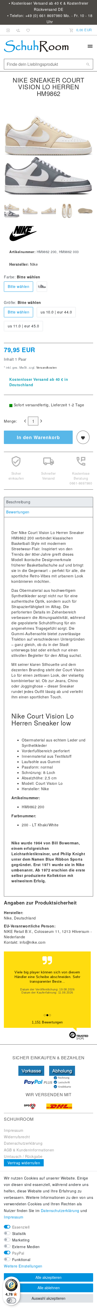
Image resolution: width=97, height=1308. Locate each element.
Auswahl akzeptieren (48, 1298)
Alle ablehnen (49, 1287)
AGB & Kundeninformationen (29, 1149)
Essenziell (21, 1227)
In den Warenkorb (38, 437)
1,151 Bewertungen (47, 1022)
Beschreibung (18, 501)
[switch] (11, 1300)
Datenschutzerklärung (23, 1143)
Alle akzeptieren (48, 1277)
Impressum (14, 1130)
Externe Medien (26, 1246)
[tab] (48, 502)
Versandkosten (46, 367)
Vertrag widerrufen (24, 1162)
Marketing (21, 1239)
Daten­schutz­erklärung (60, 1210)
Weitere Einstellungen (23, 1266)
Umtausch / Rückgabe (23, 1156)
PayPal (18, 1253)
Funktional (21, 1259)
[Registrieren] (18, 30)
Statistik (19, 1233)
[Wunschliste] (27, 30)
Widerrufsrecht (17, 1136)
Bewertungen (17, 511)
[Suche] (88, 64)
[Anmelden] (8, 30)
